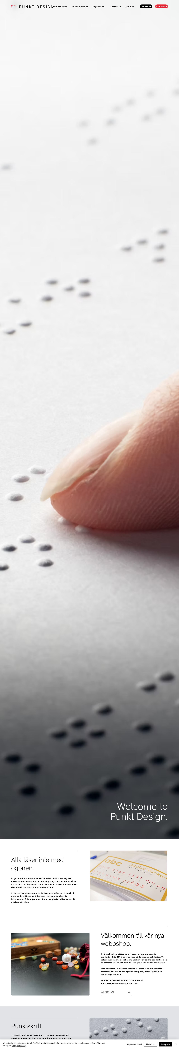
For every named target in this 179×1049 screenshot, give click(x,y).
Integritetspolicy (19, 1045)
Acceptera (165, 1044)
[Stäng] (175, 1044)
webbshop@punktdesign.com (122, 983)
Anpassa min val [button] (134, 1044)
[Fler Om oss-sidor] (135, 7)
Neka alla (150, 1044)
